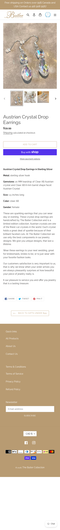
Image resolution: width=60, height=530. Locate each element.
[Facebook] (26, 442)
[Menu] (55, 15)
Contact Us (12, 353)
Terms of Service (14, 373)
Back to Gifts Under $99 (32, 313)
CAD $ (29, 433)
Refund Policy (13, 389)
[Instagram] (34, 442)
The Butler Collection (33, 467)
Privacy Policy (13, 381)
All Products (12, 338)
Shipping (7, 132)
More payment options (30, 159)
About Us (11, 346)
